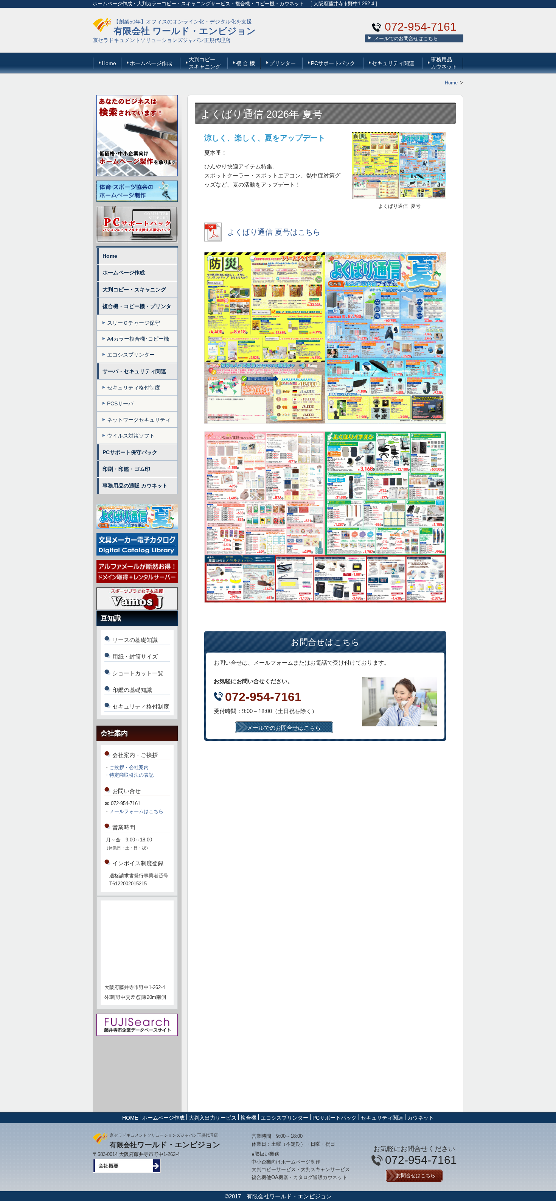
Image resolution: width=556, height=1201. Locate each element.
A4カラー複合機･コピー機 (138, 339)
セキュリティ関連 (393, 63)
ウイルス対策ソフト (131, 436)
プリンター (282, 63)
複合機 (248, 1118)
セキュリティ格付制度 (133, 388)
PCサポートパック (333, 63)
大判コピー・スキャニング (134, 290)
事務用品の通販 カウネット (135, 486)
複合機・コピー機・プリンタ (137, 306)
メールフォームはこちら (136, 811)
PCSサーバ (120, 403)
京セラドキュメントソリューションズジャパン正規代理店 (161, 40)
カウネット (420, 1118)
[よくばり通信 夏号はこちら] (262, 239)
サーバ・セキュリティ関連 (134, 371)
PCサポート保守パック (130, 452)
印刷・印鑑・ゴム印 (126, 469)
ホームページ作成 (151, 63)
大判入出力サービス (212, 1118)
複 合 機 (245, 63)
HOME (130, 1118)
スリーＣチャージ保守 (133, 323)
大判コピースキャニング (205, 62)
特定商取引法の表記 (131, 775)
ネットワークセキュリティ (139, 420)
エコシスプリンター (131, 355)
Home (109, 63)
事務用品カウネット (444, 62)
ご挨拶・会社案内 (129, 767)
